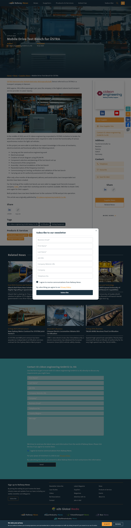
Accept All (107, 524)
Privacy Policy (66, 287)
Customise (118, 524)
